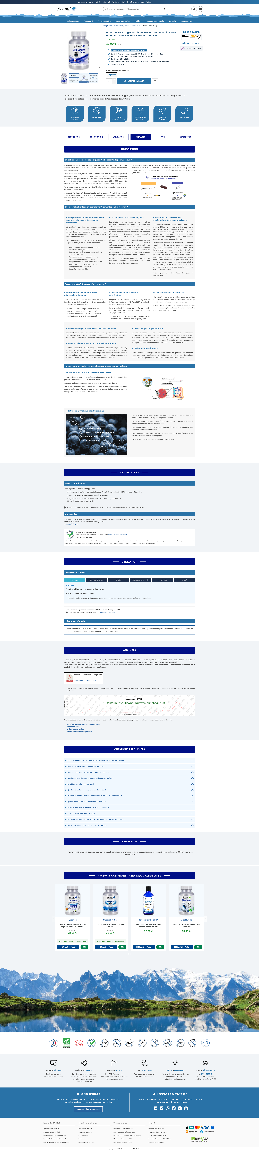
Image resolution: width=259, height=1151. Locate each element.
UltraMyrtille (186, 920)
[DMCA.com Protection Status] (199, 1138)
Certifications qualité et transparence (83, 724)
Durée (118, 580)
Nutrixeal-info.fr (147, 1099)
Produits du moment (86, 1142)
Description (74, 137)
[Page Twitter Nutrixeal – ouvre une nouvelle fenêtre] (162, 1108)
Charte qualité (73, 727)
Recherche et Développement (79, 731)
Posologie (74, 580)
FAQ (163, 137)
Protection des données (123, 1142)
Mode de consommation (140, 580)
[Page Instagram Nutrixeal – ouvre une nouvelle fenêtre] (168, 1108)
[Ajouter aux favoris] (155, 81)
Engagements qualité (52, 1132)
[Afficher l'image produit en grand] (79, 50)
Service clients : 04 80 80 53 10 (160, 1139)
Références (185, 137)
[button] (73, 21)
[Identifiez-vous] (194, 9)
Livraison (114, 1070)
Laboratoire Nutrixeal (156, 1129)
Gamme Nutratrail (85, 1132)
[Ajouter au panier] (84, 947)
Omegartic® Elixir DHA (148, 920)
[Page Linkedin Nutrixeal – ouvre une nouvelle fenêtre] (180, 1108)
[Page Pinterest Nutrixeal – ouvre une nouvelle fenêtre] (174, 1108)
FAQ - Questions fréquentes (124, 1132)
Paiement (54, 1070)
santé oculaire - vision (192, 48)
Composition (96, 137)
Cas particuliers (162, 580)
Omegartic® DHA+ (110, 920)
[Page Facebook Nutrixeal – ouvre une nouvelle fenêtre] (156, 1108)
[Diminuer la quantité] (114, 82)
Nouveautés (83, 1135)
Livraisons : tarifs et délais (123, 1129)
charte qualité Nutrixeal (117, 535)
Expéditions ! (84, 1070)
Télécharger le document (85, 680)
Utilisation (118, 137)
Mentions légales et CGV (123, 1139)
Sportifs (184, 580)
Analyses (140, 137)
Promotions (83, 1139)
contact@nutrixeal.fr (156, 1142)
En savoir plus (68, 947)
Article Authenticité (75, 729)
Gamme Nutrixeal (85, 1129)
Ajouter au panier (136, 81)
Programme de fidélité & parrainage (127, 1135)
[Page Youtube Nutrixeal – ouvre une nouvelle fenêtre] (186, 1108)
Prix (145, 1070)
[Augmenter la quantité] (114, 79)
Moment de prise (96, 580)
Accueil (205, 1070)
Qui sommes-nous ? (51, 1129)
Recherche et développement (55, 1135)
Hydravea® (72, 920)
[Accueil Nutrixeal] (67, 9)
